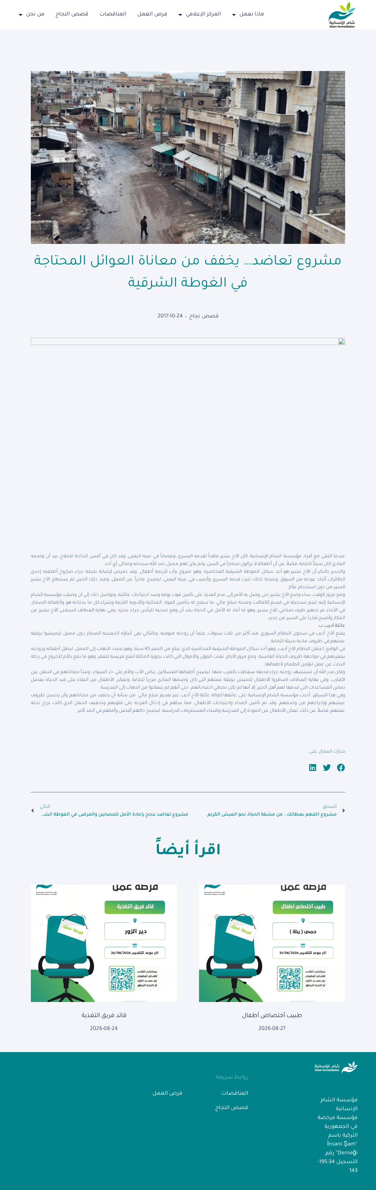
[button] (341, 768)
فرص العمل (152, 15)
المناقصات (113, 15)
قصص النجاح (71, 15)
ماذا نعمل (251, 15)
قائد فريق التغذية (104, 1016)
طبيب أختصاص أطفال (272, 1016)
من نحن (35, 15)
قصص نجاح (204, 317)
